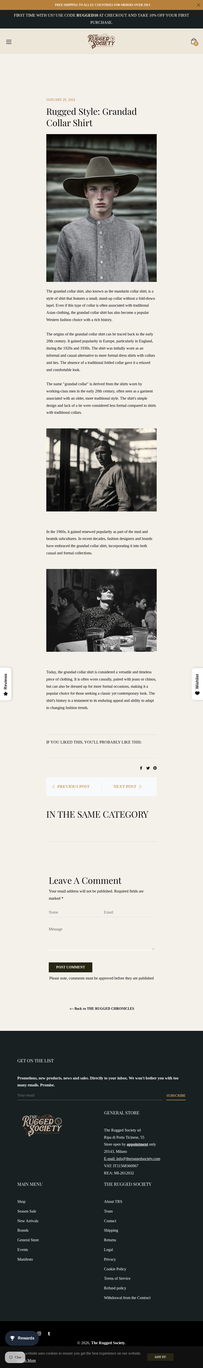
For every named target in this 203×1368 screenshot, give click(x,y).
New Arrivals (27, 1221)
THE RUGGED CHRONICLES (54, 62)
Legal (108, 1250)
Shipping (111, 1230)
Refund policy (115, 1288)
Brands (22, 1230)
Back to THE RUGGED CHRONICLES (104, 1009)
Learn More (26, 1360)
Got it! (160, 1357)
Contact (110, 1221)
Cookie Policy (115, 1269)
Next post (125, 786)
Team (108, 1211)
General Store (28, 1240)
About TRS (113, 1201)
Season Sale (26, 1211)
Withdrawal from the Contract (127, 1298)
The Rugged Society (108, 1343)
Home (22, 62)
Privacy (110, 1259)
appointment (137, 1144)
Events (22, 1250)
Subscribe (176, 1096)
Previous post (73, 786)
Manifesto (25, 1259)
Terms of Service (117, 1278)
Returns (110, 1240)
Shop (21, 1201)
